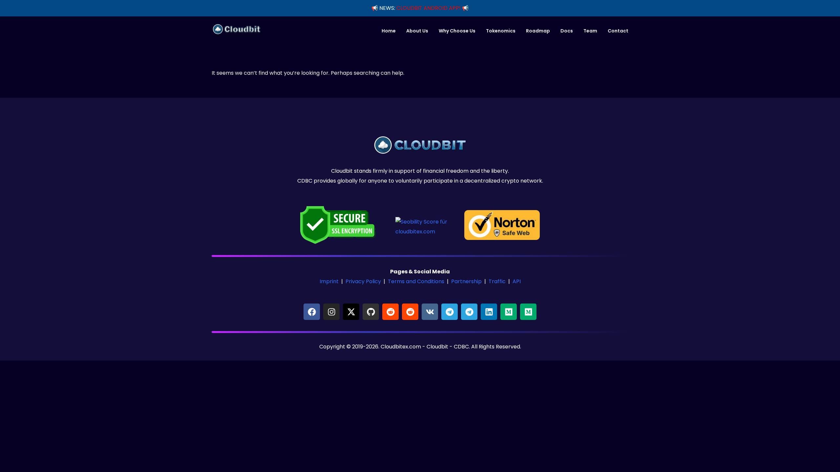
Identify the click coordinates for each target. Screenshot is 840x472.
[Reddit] (390, 312)
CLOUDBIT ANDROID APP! (428, 8)
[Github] (371, 312)
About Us (417, 31)
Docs (566, 31)
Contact (618, 31)
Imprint (329, 281)
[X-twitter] (351, 312)
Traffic (497, 281)
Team (590, 31)
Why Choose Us (457, 31)
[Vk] (430, 312)
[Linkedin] (489, 312)
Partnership (466, 281)
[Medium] (508, 312)
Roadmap (538, 31)
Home (389, 31)
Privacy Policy (363, 281)
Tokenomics (500, 31)
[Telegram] (449, 312)
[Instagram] (331, 312)
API (517, 281)
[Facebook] (312, 312)
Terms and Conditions (416, 281)
